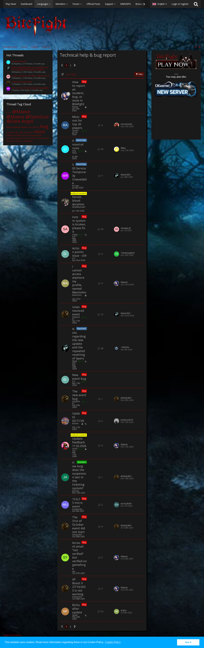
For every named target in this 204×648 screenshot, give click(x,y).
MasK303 (125, 175)
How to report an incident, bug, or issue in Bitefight (78, 93)
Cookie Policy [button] (113, 642)
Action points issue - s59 (79, 251)
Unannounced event (21, 81)
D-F (73, 258)
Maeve (75, 106)
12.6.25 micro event (77, 502)
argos (124, 610)
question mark (22, 138)
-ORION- (125, 347)
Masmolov (77, 295)
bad (30, 127)
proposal (27, 135)
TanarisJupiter (128, 253)
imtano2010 (127, 420)
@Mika (24, 127)
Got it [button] (188, 642)
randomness (43, 138)
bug (44, 126)
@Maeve (21, 111)
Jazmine (75, 491)
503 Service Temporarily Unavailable (30, 87)
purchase (10, 138)
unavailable (27, 141)
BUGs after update (77, 608)
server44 (10, 141)
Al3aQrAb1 (76, 318)
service (18, 141)
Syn (73, 571)
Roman (75, 423)
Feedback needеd (78, 193)
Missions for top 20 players (77, 122)
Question (82, 462)
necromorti (126, 124)
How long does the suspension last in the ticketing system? (79, 475)
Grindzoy (74, 449)
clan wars (10, 132)
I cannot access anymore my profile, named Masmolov (79, 279)
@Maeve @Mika (13, 127)
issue (39, 131)
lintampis (74, 151)
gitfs (21, 132)
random (33, 138)
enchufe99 (126, 504)
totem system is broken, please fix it (30, 75)
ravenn (75, 130)
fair (17, 132)
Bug (84, 81)
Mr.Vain (75, 185)
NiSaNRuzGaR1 (79, 207)
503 (8, 112)
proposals (36, 135)
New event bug (79, 376)
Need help (81, 140)
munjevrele (77, 509)
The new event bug (79, 395)
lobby (9, 135)
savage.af (74, 235)
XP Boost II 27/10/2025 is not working (79, 586)
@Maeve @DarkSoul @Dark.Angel (27, 119)
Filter (140, 74)
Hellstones (29, 132)
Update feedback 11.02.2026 (79, 442)
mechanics (17, 135)
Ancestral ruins (19, 61)
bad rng (36, 127)
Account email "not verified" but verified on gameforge (79, 555)
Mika (123, 148)
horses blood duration (78, 200)
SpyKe (75, 615)
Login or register (180, 3)
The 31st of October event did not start (78, 524)
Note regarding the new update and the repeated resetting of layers (29, 68)
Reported (81, 328)
